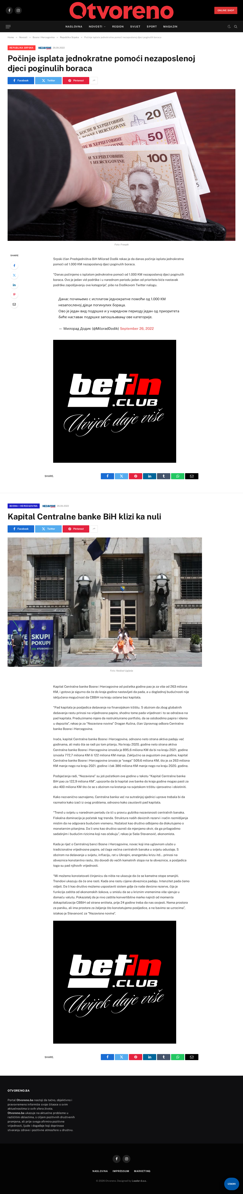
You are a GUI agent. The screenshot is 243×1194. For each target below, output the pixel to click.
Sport (152, 26)
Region (118, 26)
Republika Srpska (21, 47)
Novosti (95, 26)
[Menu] (8, 26)
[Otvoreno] (121, 10)
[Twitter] (14, 275)
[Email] (14, 304)
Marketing (142, 1171)
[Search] (235, 26)
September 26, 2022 (137, 328)
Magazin (170, 26)
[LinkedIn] (14, 285)
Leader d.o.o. (139, 1180)
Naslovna (73, 26)
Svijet (135, 26)
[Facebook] (14, 265)
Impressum (121, 1171)
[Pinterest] (14, 294)
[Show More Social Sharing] (94, 80)
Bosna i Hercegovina (23, 506)
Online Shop (226, 10)
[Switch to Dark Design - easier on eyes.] (229, 26)
